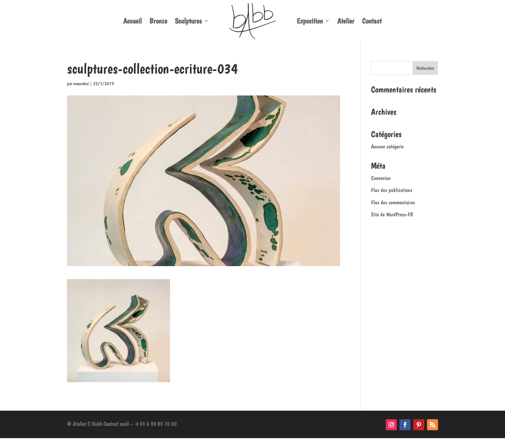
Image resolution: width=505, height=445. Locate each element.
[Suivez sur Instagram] (391, 424)
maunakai (81, 83)
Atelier (346, 20)
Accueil (132, 20)
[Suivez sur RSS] (432, 424)
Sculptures (188, 20)
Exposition (310, 20)
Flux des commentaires (393, 202)
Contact (372, 20)
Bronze (158, 20)
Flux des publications (391, 190)
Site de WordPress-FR (392, 214)
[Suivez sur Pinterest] (418, 424)
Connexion (381, 178)
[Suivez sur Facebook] (405, 424)
